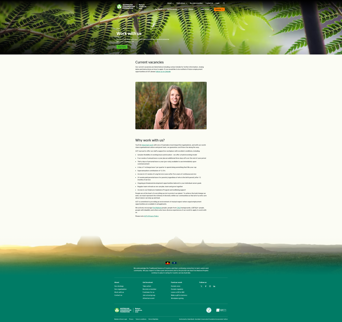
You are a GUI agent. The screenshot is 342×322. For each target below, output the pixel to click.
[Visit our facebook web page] (206, 286)
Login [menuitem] (217, 3)
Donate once (175, 286)
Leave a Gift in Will (177, 292)
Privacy (131, 319)
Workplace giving (177, 298)
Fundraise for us (148, 292)
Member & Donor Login (120, 319)
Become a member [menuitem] (196, 3)
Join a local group (149, 295)
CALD (179, 208)
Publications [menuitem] (181, 3)
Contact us (118, 295)
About (116, 282)
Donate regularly (177, 289)
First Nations (157, 208)
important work (147, 145)
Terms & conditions (141, 319)
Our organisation (120, 289)
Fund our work (176, 282)
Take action (147, 286)
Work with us (119, 292)
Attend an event (148, 298)
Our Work (158, 9)
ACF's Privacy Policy (151, 216)
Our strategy (119, 286)
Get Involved (172, 9)
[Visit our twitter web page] (201, 286)
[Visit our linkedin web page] (214, 286)
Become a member (149, 289)
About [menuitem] (169, 3)
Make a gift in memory (179, 295)
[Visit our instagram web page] (210, 286)
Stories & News (187, 9)
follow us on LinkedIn (163, 71)
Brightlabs (155, 319)
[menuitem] (161, 9)
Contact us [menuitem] (209, 3)
